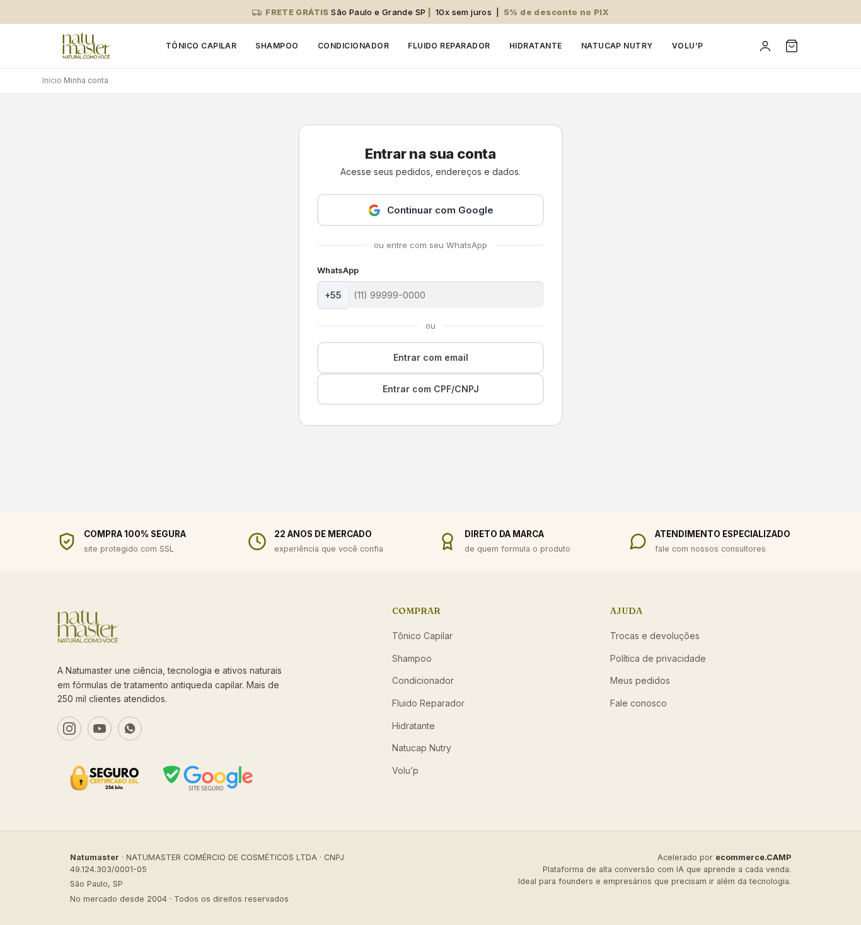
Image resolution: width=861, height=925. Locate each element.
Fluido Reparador (449, 45)
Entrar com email (430, 357)
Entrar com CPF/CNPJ (431, 388)
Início (52, 80)
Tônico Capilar (201, 45)
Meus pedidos (640, 680)
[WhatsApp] (130, 729)
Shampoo (276, 45)
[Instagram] (69, 729)
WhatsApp (338, 270)
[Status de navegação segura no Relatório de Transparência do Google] (208, 778)
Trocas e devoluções (655, 635)
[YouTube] (100, 729)
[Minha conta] (765, 46)
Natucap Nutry (617, 45)
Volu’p (687, 45)
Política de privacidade (658, 658)
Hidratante (535, 45)
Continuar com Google (440, 210)
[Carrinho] (792, 46)
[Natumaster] (86, 46)
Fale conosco (638, 703)
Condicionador (353, 45)
